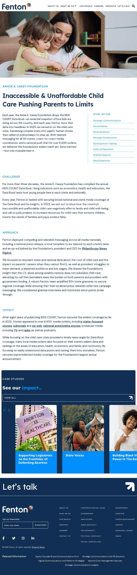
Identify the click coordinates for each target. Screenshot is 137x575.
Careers (98, 6)
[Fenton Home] (16, 6)
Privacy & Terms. (38, 547)
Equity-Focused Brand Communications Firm (57, 556)
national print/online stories (61, 326)
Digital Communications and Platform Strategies (61, 561)
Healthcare (86, 519)
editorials (19, 326)
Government (87, 513)
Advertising (121, 508)
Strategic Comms (124, 530)
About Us (53, 6)
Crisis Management (125, 519)
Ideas (118, 536)
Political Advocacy (91, 536)
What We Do (67, 6)
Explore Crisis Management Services (105, 561)
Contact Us (64, 536)
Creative (119, 513)
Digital (119, 525)
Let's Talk (124, 6)
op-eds (37, 326)
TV (16, 330)
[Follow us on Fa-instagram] (25, 538)
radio (27, 330)
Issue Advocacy (89, 525)
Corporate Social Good (93, 508)
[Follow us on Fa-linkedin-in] (35, 538)
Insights (110, 6)
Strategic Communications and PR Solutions (103, 556)
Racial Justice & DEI (91, 542)
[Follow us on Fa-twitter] (15, 538)
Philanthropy (88, 530)
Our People (86, 6)
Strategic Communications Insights (82, 565)
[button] (4, 410)
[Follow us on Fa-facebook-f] (6, 538)
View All (10, 398)
